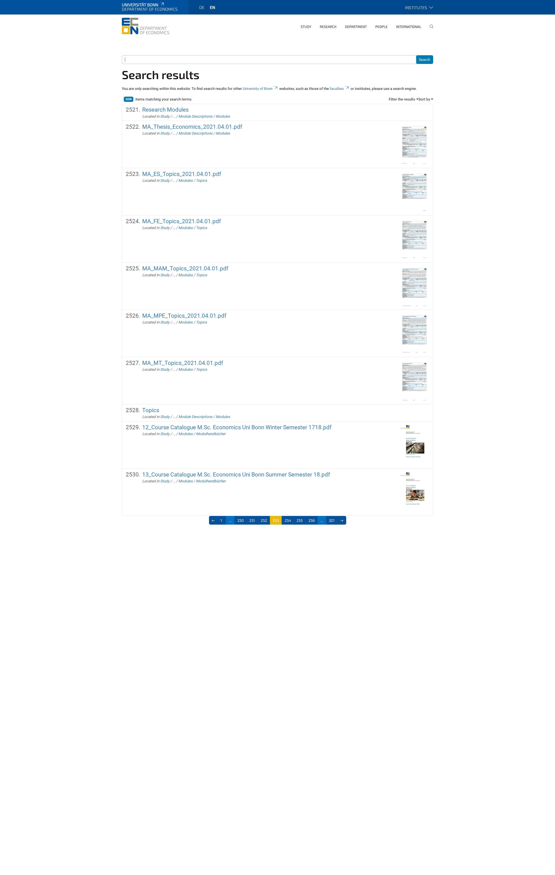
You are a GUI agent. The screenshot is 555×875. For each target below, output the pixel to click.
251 (252, 520)
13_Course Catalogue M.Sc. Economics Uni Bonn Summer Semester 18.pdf (236, 474)
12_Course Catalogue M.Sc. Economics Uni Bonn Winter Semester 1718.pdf (236, 427)
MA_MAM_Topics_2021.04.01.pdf (185, 268)
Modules (223, 116)
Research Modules (165, 109)
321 (332, 520)
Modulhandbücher (211, 434)
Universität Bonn (140, 4)
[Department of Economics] (145, 26)
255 (300, 520)
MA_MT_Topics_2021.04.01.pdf (182, 363)
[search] (429, 29)
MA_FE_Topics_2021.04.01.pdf (181, 221)
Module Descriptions (195, 116)
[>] (341, 520)
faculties (337, 88)
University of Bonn (258, 88)
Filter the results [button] (402, 99)
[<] (213, 520)
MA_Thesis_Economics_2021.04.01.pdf (192, 127)
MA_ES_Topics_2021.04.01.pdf (181, 174)
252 (264, 520)
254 (288, 520)
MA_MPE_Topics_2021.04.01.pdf (184, 315)
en (212, 7)
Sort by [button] (424, 99)
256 (312, 520)
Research (328, 26)
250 (240, 520)
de (201, 7)
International (408, 26)
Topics (201, 180)
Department (356, 26)
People (381, 26)
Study (306, 26)
